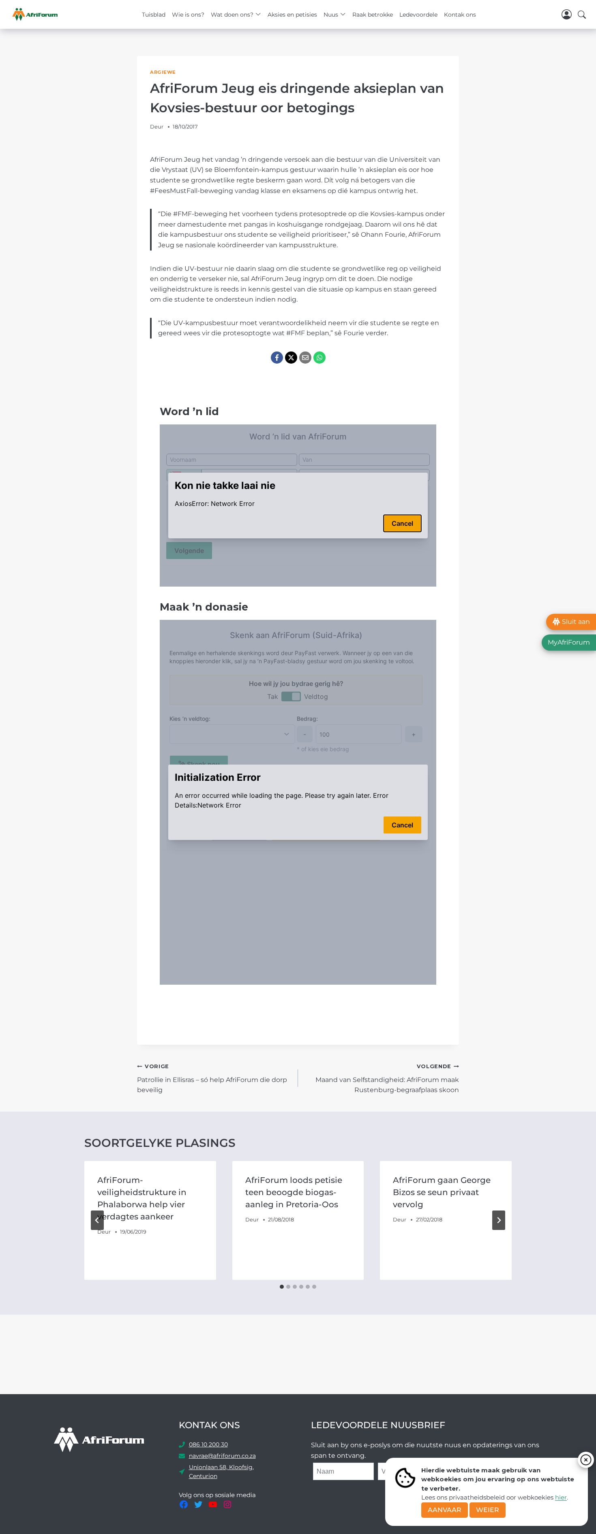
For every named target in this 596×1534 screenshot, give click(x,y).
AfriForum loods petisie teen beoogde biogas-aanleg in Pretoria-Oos (293, 1192)
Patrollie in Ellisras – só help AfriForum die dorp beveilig (212, 1078)
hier (561, 1497)
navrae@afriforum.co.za (222, 1455)
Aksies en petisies (292, 14)
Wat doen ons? (232, 14)
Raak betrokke (372, 14)
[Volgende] (498, 1220)
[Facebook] (277, 357)
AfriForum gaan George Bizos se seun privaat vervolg (442, 1192)
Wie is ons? (188, 14)
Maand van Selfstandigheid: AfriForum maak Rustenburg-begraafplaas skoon (387, 1078)
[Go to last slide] (97, 1220)
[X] (291, 357)
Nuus (331, 14)
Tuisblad (153, 14)
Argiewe (163, 72)
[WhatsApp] (319, 357)
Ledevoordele (418, 14)
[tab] (282, 1287)
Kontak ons (460, 14)
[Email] (305, 357)
